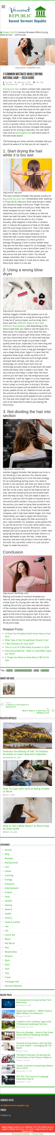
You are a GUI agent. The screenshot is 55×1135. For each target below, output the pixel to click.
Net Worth (10, 943)
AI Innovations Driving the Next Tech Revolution (33, 1001)
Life (12, 32)
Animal (8, 850)
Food (7, 896)
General (8, 909)
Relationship (11, 952)
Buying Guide (11, 862)
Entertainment (12, 888)
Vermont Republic (13, 986)
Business (9, 858)
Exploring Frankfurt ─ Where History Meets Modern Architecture (34, 1012)
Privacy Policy (37, 1134)
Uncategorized (12, 981)
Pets (7, 947)
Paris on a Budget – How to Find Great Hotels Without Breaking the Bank (34, 1033)
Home (5, 32)
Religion (9, 956)
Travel (8, 977)
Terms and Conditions (21, 1134)
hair (36, 670)
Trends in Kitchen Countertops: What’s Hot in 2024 (34, 1067)
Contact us (6, 1115)
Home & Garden (12, 922)
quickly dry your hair (15, 199)
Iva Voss (8, 82)
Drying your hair (11, 89)
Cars (7, 867)
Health (8, 913)
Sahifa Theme (7, 1127)
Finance (8, 892)
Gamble (8, 901)
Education (10, 884)
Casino (8, 871)
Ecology (8, 879)
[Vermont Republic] (27, 13)
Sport (7, 960)
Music (8, 939)
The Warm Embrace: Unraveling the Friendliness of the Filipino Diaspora (33, 1056)
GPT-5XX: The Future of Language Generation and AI (32, 1077)
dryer (9, 670)
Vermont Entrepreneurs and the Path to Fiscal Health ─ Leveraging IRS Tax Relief (34, 1045)
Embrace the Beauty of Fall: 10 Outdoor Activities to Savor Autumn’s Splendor (25, 753)
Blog (7, 854)
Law (7, 926)
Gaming (8, 905)
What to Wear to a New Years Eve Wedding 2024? (35, 711)
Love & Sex (10, 935)
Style (7, 964)
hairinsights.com (23, 133)
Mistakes (45, 670)
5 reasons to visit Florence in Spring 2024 (17, 705)
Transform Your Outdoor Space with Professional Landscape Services (33, 1022)
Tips (41, 82)
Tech (7, 969)
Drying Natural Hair (23, 670)
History (8, 918)
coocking (9, 875)
